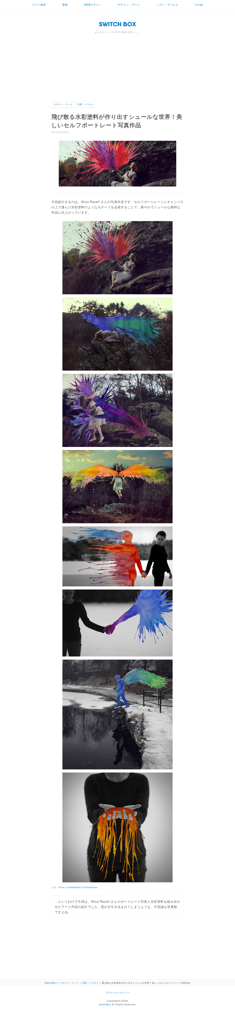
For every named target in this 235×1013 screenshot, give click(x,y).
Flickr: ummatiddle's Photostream (78, 887)
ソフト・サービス (167, 4)
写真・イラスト (85, 104)
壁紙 (65, 4)
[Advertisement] (117, 73)
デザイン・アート (129, 4)
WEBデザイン (92, 4)
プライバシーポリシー (117, 992)
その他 (199, 4)
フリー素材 (39, 4)
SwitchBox (105, 1004)
